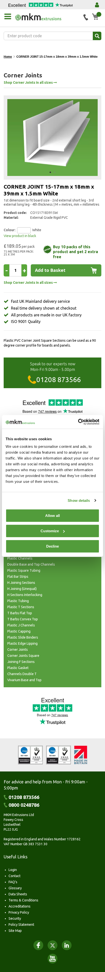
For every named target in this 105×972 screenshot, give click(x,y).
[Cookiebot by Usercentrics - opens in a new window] (78, 422)
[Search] (97, 36)
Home (8, 56)
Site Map (15, 931)
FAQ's (13, 882)
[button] (50, 172)
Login (13, 870)
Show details (79, 500)
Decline (52, 546)
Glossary (15, 888)
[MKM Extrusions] (47, 16)
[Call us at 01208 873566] (85, 17)
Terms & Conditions (23, 900)
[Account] (97, 5)
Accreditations (20, 906)
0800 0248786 (24, 805)
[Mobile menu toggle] (7, 16)
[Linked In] (67, 945)
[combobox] (52, 36)
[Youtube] (52, 958)
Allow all (52, 516)
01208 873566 (58, 379)
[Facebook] (38, 945)
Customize (50, 531)
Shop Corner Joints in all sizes (28, 82)
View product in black (20, 236)
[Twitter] (52, 945)
